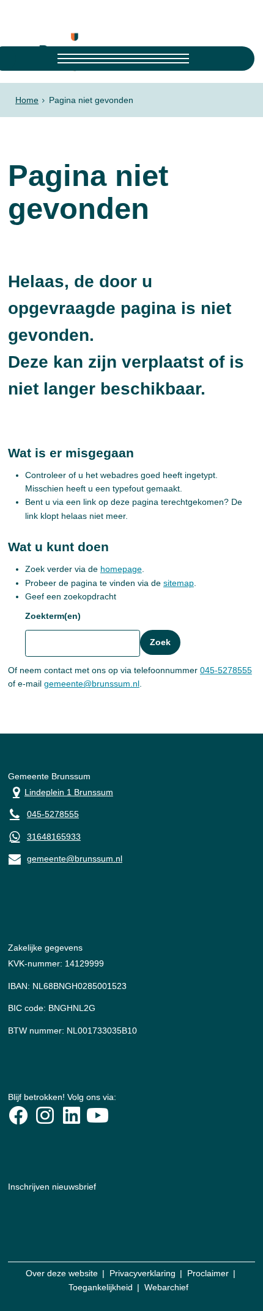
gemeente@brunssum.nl (91, 683)
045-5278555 (226, 670)
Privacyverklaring (142, 1273)
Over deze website (62, 1273)
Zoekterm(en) (53, 616)
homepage (121, 569)
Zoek (160, 642)
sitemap (178, 583)
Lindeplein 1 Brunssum (60, 791)
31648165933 (54, 836)
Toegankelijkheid (101, 1287)
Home (27, 100)
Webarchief (166, 1287)
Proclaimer (208, 1273)
